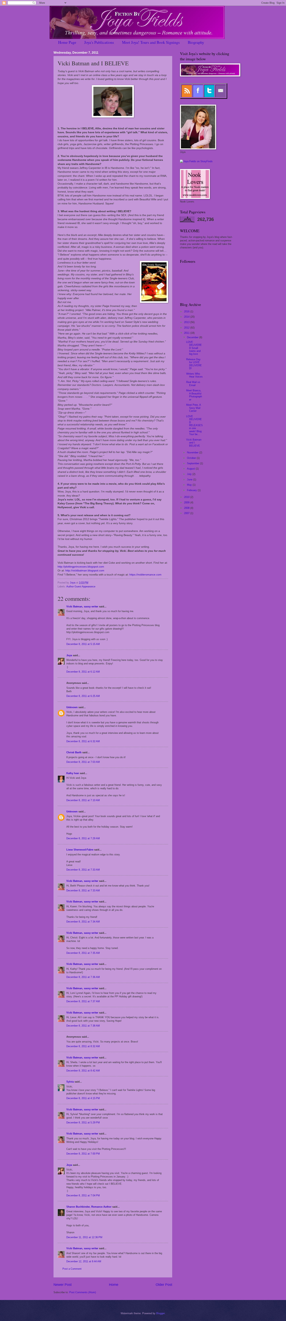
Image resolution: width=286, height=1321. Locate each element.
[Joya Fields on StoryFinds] (196, 161)
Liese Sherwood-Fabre (79, 849)
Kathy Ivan (72, 773)
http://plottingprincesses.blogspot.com (81, 566)
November (193, 452)
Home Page (67, 42)
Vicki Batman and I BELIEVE (193, 442)
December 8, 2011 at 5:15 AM (83, 644)
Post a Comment (72, 1268)
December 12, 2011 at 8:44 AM (83, 1261)
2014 (187, 316)
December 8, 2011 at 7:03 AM (83, 761)
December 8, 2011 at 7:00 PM (83, 1153)
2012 (187, 327)
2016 (187, 311)
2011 (187, 332)
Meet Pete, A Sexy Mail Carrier (193, 407)
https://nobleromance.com (145, 574)
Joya (69, 655)
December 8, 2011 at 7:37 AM (83, 1001)
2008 (187, 507)
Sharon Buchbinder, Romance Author (88, 1206)
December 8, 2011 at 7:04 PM (83, 1195)
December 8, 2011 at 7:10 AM (83, 800)
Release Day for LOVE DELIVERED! (194, 364)
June (190, 479)
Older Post (164, 1285)
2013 (187, 322)
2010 (187, 497)
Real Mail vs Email (193, 383)
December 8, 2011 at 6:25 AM (83, 696)
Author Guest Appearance (80, 586)
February (192, 490)
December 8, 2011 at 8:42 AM (83, 1070)
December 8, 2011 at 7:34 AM (83, 921)
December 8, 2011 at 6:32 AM (83, 741)
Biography (196, 42)
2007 (187, 513)
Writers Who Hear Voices (194, 375)
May (190, 484)
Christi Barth (74, 752)
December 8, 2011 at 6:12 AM (83, 671)
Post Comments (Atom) (82, 1292)
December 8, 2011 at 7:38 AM (83, 1025)
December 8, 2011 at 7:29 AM (83, 838)
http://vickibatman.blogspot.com (84, 570)
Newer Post (63, 1285)
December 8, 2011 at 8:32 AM (83, 1046)
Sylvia (70, 1081)
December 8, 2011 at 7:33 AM (83, 869)
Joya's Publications (99, 42)
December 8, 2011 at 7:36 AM (83, 977)
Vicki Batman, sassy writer (82, 606)
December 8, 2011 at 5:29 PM (83, 1122)
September (193, 463)
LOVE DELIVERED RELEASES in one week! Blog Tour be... (194, 425)
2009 (187, 502)
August (191, 468)
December (193, 337)
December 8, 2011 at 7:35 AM (83, 952)
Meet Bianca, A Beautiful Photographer (194, 395)
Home (113, 1285)
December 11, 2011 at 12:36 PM (84, 1237)
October (192, 457)
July (189, 474)
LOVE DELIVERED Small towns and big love (194, 348)
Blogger (160, 1313)
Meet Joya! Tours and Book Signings (151, 42)
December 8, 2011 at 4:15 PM (83, 1098)
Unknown (72, 707)
